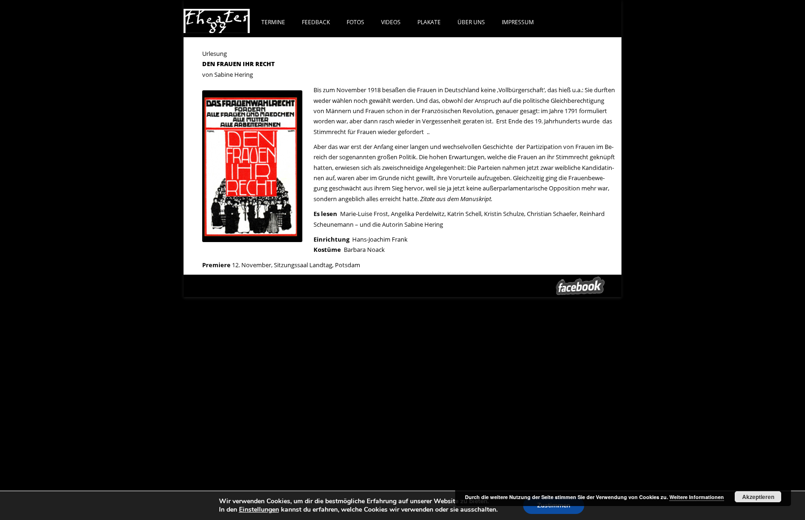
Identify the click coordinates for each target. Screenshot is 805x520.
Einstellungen (259, 510)
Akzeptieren (758, 497)
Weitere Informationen (696, 496)
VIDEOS (391, 22)
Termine (273, 22)
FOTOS (355, 22)
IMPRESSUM (518, 22)
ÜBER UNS (471, 22)
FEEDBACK (316, 22)
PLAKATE (429, 22)
